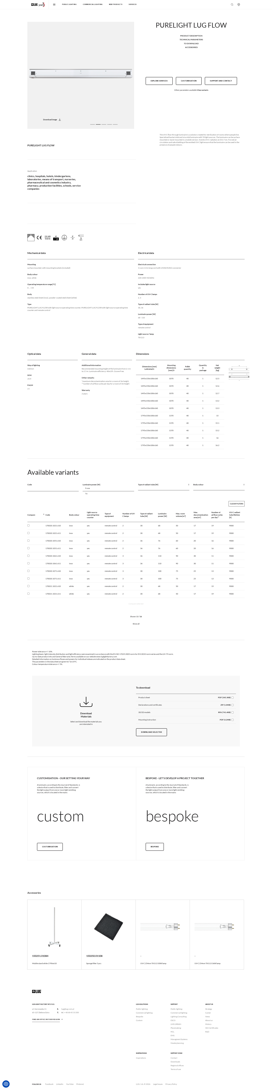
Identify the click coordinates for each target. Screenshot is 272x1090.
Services (132, 4)
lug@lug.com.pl (67, 1009)
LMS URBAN (176, 1024)
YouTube (70, 1084)
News (207, 1016)
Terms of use (176, 1069)
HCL (172, 1032)
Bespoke (155, 847)
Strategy (208, 1009)
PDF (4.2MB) (225, 720)
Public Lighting (69, 4)
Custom (139, 1020)
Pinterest (80, 1084)
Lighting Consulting (179, 1016)
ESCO (173, 1020)
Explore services (159, 81)
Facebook (49, 1084)
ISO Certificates (211, 1028)
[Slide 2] (98, 124)
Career (208, 1013)
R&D (207, 1032)
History (208, 1024)
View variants (202, 90)
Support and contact (221, 81)
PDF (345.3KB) (224, 697)
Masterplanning (177, 1043)
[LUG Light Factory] (37, 991)
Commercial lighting (144, 1013)
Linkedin (59, 1084)
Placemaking (176, 1028)
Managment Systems (179, 1039)
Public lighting (142, 1009)
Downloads (175, 1061)
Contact (174, 1058)
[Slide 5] (115, 124)
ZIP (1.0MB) (226, 705)
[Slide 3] (104, 124)
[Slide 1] (92, 124)
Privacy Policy (171, 1084)
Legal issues (158, 1084)
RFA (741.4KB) (224, 712)
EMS (172, 1035)
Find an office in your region (46, 1019)
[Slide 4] (109, 124)
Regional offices (177, 1065)
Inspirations (141, 1058)
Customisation (189, 81)
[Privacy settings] (6, 1084)
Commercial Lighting (93, 4)
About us (209, 1020)
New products (115, 4)
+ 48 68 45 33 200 (71, 1012)
